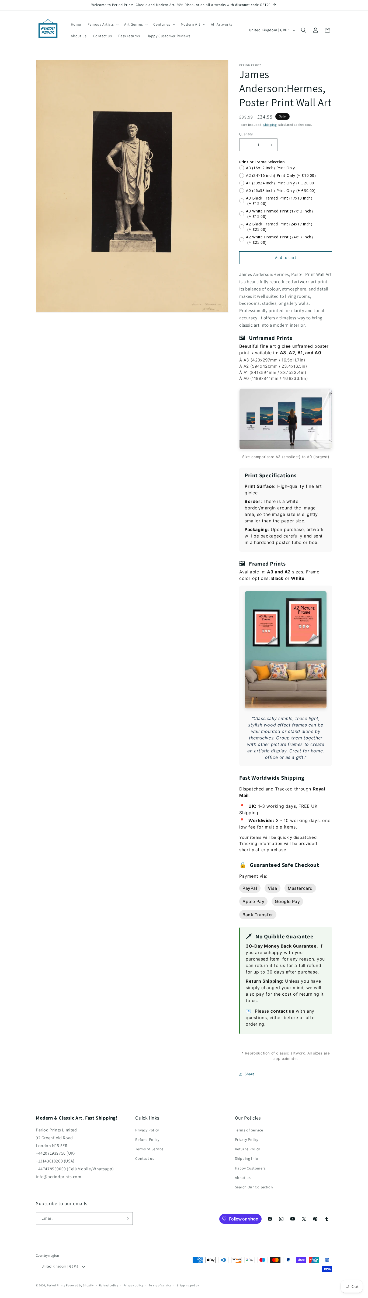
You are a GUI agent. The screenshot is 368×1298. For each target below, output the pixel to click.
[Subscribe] (127, 1218)
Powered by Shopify (80, 1285)
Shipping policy (188, 1285)
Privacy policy (134, 1285)
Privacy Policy (147, 1130)
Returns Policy (247, 1149)
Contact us (144, 1158)
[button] (102, 24)
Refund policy (108, 1285)
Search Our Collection (254, 1187)
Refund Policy (147, 1139)
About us (243, 1177)
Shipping (270, 125)
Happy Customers (250, 1168)
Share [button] (250, 1073)
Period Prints (56, 1285)
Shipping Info (246, 1158)
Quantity (246, 134)
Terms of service (160, 1285)
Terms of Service (149, 1149)
